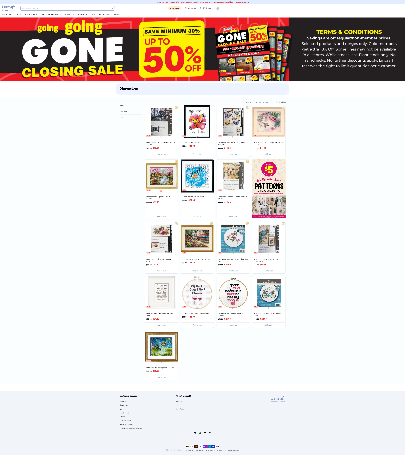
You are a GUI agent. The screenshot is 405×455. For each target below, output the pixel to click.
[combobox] (68, 8)
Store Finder (180, 409)
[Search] (112, 8)
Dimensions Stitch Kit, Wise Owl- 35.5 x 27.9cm (160, 143)
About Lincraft (183, 396)
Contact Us (123, 401)
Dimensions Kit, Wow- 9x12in (192, 142)
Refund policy (189, 450)
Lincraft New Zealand (177, 450)
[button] (217, 8)
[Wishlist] (161, 137)
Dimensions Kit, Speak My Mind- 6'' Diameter (230, 314)
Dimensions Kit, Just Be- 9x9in (193, 197)
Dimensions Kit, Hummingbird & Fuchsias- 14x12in (269, 143)
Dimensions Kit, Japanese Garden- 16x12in (158, 198)
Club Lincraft (124, 413)
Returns (122, 417)
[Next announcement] (285, 2)
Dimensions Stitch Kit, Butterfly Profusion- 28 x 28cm (233, 143)
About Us (179, 401)
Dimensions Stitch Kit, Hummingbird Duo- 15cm (233, 260)
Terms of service (210, 450)
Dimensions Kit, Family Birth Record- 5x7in (159, 314)
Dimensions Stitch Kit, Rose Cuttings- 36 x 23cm (161, 260)
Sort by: (248, 102)
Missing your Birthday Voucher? (130, 428)
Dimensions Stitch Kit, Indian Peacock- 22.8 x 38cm (267, 260)
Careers (178, 405)
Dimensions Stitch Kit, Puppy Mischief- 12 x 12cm (233, 198)
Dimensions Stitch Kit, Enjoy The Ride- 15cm (267, 314)
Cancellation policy (233, 450)
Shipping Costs (124, 405)
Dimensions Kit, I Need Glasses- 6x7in (195, 313)
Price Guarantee (125, 420)
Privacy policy (199, 450)
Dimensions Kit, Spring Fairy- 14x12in (160, 367)
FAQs (121, 409)
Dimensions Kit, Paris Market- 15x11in (196, 259)
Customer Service (128, 396)
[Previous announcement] (120, 2)
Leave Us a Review (126, 424)
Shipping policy (221, 450)
